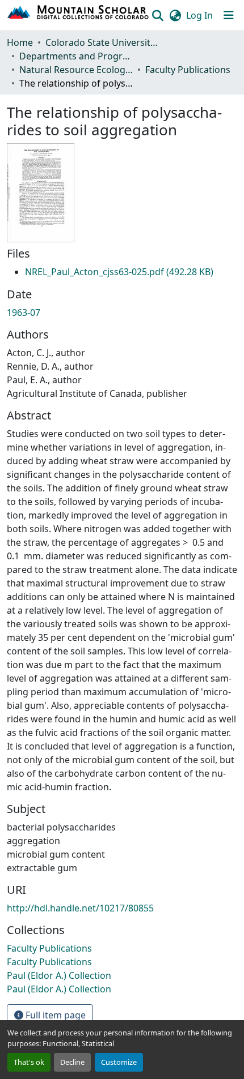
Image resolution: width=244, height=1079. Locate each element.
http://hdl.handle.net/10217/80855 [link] (80, 908)
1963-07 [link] (23, 312)
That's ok (29, 1062)
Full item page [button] (54, 1015)
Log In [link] (199, 15)
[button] (78, 15)
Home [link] (20, 42)
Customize (119, 1062)
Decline (72, 1062)
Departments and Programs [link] (76, 56)
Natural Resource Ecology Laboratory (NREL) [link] (76, 69)
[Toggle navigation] (228, 15)
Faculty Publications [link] (187, 69)
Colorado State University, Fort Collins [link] (102, 42)
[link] (119, 272)
